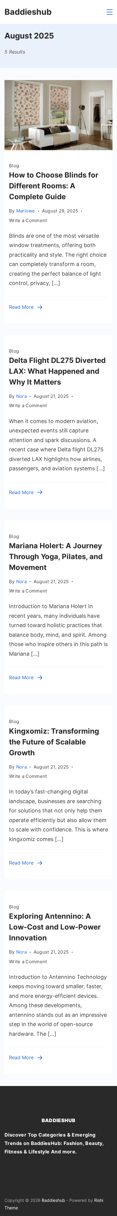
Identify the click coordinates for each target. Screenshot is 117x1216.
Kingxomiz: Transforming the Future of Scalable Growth (54, 742)
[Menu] (109, 12)
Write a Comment (28, 220)
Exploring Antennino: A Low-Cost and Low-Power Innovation (55, 927)
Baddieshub (28, 12)
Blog (14, 166)
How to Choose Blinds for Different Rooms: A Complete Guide (53, 186)
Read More (21, 307)
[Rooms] (58, 148)
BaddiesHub (59, 1120)
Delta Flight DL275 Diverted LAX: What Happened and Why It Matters (57, 371)
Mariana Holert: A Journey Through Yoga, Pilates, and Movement (56, 556)
